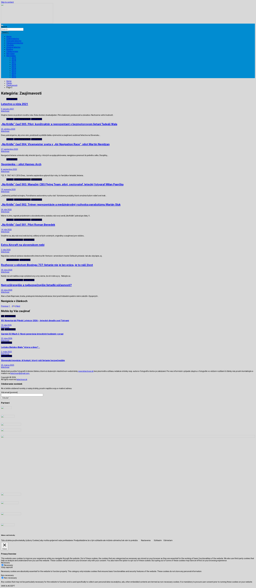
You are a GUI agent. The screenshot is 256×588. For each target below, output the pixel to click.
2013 (14, 71)
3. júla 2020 (6, 250)
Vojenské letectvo (13, 41)
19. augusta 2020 (8, 189)
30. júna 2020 (6, 270)
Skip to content (7, 2)
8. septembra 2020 (9, 169)
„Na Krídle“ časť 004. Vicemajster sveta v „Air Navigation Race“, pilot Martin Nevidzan (55, 144)
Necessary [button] (5, 563)
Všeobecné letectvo (14, 43)
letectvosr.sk (22, 379)
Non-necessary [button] (7, 575)
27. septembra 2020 (9, 149)
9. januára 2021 (7, 109)
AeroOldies (11, 56)
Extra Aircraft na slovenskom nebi (22, 244)
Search (4, 27)
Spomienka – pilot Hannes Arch (21, 164)
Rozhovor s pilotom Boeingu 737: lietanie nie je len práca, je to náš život (47, 265)
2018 (14, 60)
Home (8, 36)
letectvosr (5, 111)
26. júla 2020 (6, 210)
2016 (14, 64)
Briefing (9, 49)
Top (2, 316)
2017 (14, 62)
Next (18, 306)
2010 (14, 77)
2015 (14, 66)
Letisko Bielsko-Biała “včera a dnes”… (20, 347)
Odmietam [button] (168, 540)
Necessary (8, 565)
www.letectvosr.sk (85, 371)
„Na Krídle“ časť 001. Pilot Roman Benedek (28, 224)
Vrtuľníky (10, 45)
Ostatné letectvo (13, 47)
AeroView (10, 54)
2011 (14, 75)
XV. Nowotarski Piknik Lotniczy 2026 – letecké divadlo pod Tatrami (35, 320)
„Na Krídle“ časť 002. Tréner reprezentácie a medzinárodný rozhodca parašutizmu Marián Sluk (61, 204)
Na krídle (10, 119)
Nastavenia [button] (146, 540)
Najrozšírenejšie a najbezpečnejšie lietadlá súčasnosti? (36, 285)
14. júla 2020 (6, 230)
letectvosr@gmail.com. (20, 373)
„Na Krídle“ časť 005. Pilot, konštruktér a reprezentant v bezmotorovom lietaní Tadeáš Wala (59, 124)
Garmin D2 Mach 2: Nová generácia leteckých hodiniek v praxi (32, 334)
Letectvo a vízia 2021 (14, 104)
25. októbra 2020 (8, 129)
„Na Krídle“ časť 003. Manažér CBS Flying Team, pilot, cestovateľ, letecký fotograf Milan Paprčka (62, 184)
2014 (14, 68)
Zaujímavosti (11, 99)
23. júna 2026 (6, 338)
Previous (4, 306)
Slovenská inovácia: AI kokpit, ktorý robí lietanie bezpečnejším (33, 360)
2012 (14, 73)
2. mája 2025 (6, 352)
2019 (14, 58)
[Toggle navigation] (2, 25)
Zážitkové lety (12, 51)
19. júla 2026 (6, 325)
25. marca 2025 (7, 365)
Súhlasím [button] (158, 540)
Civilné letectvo (12, 39)
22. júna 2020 (6, 290)
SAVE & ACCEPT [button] (8, 586)
